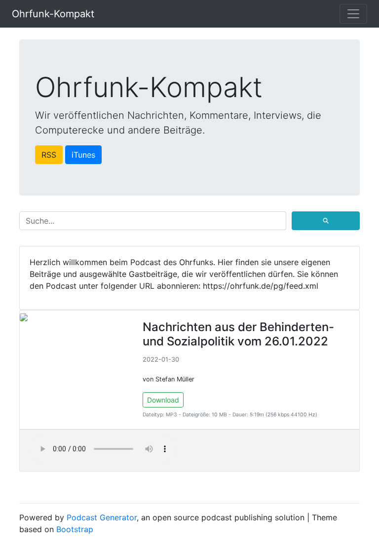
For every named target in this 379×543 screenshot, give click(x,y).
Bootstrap (74, 529)
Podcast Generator (102, 517)
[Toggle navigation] (353, 14)
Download (163, 400)
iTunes (83, 155)
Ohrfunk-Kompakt (53, 14)
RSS (48, 155)
